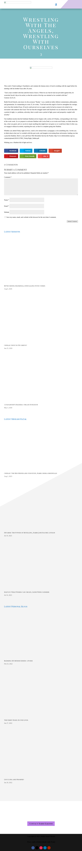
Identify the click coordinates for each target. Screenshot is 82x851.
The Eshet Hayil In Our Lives (16, 720)
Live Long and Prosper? (14, 779)
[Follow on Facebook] (33, 847)
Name (6, 200)
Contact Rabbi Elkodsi (41, 823)
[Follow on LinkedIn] (45, 847)
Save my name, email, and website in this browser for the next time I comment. (31, 217)
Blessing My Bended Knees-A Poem (18, 661)
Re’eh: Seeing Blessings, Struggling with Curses (24, 286)
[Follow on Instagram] (41, 847)
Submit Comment (72, 221)
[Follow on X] (37, 847)
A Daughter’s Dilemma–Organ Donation (21, 405)
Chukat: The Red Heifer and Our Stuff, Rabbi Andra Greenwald (30, 473)
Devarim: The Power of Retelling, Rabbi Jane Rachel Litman (29, 533)
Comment (8, 177)
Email (6, 206)
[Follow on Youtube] (49, 847)
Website (6, 212)
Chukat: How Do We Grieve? (15, 345)
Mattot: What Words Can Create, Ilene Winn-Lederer (26, 592)
